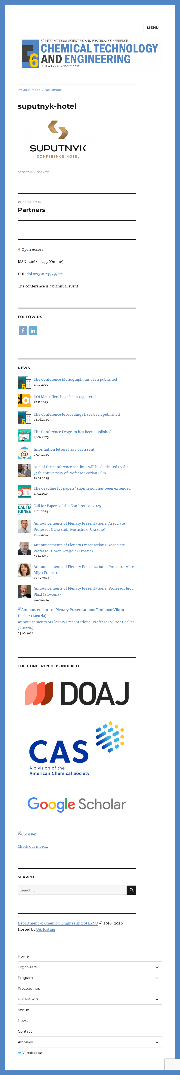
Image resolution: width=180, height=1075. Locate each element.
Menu (153, 28)
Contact (25, 1031)
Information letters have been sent (64, 449)
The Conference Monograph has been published (75, 379)
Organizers (27, 967)
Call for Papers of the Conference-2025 (67, 506)
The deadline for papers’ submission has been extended (82, 488)
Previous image (29, 89)
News (23, 1021)
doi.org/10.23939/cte (45, 274)
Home (23, 956)
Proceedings (29, 988)
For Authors (28, 999)
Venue (23, 1010)
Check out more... (33, 846)
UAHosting (45, 929)
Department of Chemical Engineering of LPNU (58, 923)
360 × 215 (43, 172)
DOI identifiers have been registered (65, 397)
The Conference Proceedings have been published (77, 414)
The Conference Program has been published (73, 432)
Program (25, 978)
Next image (53, 89)
